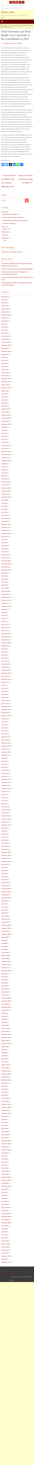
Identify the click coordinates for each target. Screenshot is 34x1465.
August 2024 (4, 352)
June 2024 (4, 358)
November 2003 (5, 1105)
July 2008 (3, 938)
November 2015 (5, 671)
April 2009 (4, 910)
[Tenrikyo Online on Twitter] (13, 2)
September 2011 (5, 822)
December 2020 (5, 485)
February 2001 (5, 1205)
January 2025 (4, 337)
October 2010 (5, 856)
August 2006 (4, 1008)
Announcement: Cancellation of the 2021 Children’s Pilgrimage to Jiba (8, 179)
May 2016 (4, 652)
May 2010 (4, 871)
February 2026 (5, 306)
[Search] (27, 198)
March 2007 (4, 986)
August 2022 (4, 425)
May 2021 (4, 470)
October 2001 (5, 1181)
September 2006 (5, 1004)
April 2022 (4, 437)
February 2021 (5, 479)
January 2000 (4, 1244)
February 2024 (5, 370)
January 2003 (4, 1135)
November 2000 (5, 1214)
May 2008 (4, 944)
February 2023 (5, 406)
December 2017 (5, 595)
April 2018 (4, 582)
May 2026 (4, 297)
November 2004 (5, 1071)
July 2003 (3, 1117)
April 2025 (4, 327)
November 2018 (5, 561)
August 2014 (4, 716)
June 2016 (4, 649)
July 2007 (3, 974)
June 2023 (4, 394)
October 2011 (5, 819)
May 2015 (4, 689)
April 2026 (4, 300)
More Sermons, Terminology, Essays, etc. (12, 249)
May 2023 (4, 397)
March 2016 (4, 658)
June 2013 (4, 759)
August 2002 (4, 1150)
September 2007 (5, 968)
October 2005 (5, 1038)
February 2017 (5, 625)
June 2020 (4, 504)
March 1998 (4, 1250)
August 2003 (4, 1114)
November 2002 (5, 1141)
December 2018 (5, 558)
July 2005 (3, 1047)
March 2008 (4, 950)
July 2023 (3, 391)
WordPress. (23, 1278)
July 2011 (3, 828)
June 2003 (4, 1120)
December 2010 (5, 850)
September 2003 (5, 1111)
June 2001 (4, 1193)
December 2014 (5, 704)
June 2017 (4, 613)
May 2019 (4, 543)
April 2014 (4, 728)
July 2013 (3, 756)
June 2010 (4, 868)
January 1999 (4, 1247)
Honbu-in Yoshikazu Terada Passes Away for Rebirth (25, 178)
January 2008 (4, 956)
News (2, 5)
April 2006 (4, 1020)
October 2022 (5, 419)
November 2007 (5, 962)
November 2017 (5, 598)
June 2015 (4, 686)
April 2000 (4, 1235)
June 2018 (4, 576)
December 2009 (5, 886)
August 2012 (4, 789)
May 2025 (4, 324)
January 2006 (4, 1029)
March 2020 (4, 513)
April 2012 (4, 801)
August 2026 (4, 294)
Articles (8, 5)
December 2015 (5, 668)
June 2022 (4, 431)
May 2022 (4, 434)
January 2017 (4, 628)
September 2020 (5, 494)
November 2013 (5, 743)
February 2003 (5, 1132)
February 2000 (5, 1241)
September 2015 (5, 677)
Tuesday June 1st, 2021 (10, 43)
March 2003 (4, 1129)
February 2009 (5, 917)
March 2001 (4, 1202)
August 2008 (4, 935)
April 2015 (4, 692)
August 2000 (4, 1223)
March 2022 (4, 440)
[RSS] (23, 2)
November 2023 (5, 379)
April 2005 (4, 1056)
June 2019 (4, 540)
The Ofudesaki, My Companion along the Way (14, 218)
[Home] (1, 25)
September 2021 (5, 458)
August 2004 (4, 1080)
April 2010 (4, 874)
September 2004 (5, 1077)
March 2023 (4, 403)
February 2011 (5, 844)
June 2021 (4, 467)
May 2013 (4, 762)
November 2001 (5, 1178)
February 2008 (5, 953)
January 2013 (4, 774)
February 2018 (5, 589)
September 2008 (5, 932)
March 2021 (4, 476)
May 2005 (4, 1053)
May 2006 (4, 1017)
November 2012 (5, 780)
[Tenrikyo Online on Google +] (20, 2)
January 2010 (4, 883)
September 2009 (5, 895)
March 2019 (4, 549)
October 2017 (5, 601)
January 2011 (4, 847)
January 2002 (4, 1172)
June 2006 (4, 1014)
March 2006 (4, 1023)
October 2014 (5, 710)
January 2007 (4, 992)
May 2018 (4, 579)
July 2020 (3, 501)
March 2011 (4, 841)
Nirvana (17, 1278)
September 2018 (5, 567)
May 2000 (4, 1232)
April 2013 (4, 765)
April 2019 (4, 546)
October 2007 (5, 965)
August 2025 (4, 318)
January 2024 (4, 373)
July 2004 (3, 1083)
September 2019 (5, 531)
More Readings (16, 8)
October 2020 (5, 491)
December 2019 (5, 522)
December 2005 (5, 1032)
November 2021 (5, 452)
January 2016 (4, 665)
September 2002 (5, 1147)
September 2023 (5, 385)
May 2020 (4, 507)
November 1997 (5, 1253)
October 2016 (5, 637)
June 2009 (4, 904)
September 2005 (5, 1041)
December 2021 (5, 449)
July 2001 (3, 1190)
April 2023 (4, 400)
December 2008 (5, 923)
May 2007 (4, 980)
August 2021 (4, 461)
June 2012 (4, 795)
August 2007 (4, 971)
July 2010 (3, 865)
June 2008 (4, 941)
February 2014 (5, 734)
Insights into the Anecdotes (9, 212)
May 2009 (4, 907)
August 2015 (4, 680)
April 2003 (4, 1126)
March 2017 (4, 622)
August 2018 (4, 570)
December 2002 (5, 1138)
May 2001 (4, 1196)
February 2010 (5, 880)
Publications (22, 5)
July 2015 (3, 683)
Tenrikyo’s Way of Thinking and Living (12, 215)
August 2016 (4, 643)
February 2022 (5, 443)
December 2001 (5, 1175)
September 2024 (5, 349)
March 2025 (4, 330)
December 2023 (5, 376)
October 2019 (5, 528)
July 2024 (3, 355)
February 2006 (5, 1026)
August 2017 (4, 607)
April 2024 (4, 364)
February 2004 (5, 1096)
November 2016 (5, 634)
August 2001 (4, 1187)
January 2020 (4, 519)
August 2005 (4, 1044)
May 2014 (4, 725)
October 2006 (5, 1001)
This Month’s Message (8, 221)
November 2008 (5, 926)
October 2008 (5, 929)
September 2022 (5, 422)
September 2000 (5, 1220)
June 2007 (4, 977)
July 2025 (3, 321)
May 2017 (4, 616)
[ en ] (2, 18)
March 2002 (4, 1165)
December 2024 (5, 340)
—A (3, 238)
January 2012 (4, 810)
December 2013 (5, 740)
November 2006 (5, 998)
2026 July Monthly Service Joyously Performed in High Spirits (17, 266)
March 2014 (4, 731)
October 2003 (5, 1108)
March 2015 (4, 695)
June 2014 (4, 722)
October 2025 (5, 315)
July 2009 (3, 901)
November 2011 (5, 816)
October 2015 (5, 674)
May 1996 (4, 1256)
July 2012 (3, 792)
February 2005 (5, 1062)
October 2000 (5, 1217)
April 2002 (4, 1162)
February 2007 (5, 989)
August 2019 (4, 534)
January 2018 (4, 592)
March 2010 (4, 877)
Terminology (4, 235)
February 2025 (5, 334)
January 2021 (4, 482)
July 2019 (3, 537)
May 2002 (4, 1159)
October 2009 (5, 892)
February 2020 (5, 516)
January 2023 (4, 409)
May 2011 (4, 834)
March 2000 (4, 1238)
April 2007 (4, 983)
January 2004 (4, 1099)
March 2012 (4, 804)
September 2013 (5, 749)
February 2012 (5, 807)
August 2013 (4, 753)
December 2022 (5, 413)
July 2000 (3, 1226)
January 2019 (4, 555)
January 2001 (4, 1208)
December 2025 (5, 312)
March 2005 (4, 1059)
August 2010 (4, 862)
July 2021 (3, 464)
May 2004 (4, 1090)
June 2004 (4, 1087)
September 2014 (5, 713)
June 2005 (4, 1050)
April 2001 (4, 1199)
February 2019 (5, 552)
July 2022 (3, 428)
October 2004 (5, 1074)
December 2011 (5, 813)
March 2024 (4, 367)
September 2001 (5, 1184)
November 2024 (5, 343)
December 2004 (5, 1068)
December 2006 (5, 995)
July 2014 (3, 719)
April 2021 (4, 473)
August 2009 (4, 898)
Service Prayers (5, 8)
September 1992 (5, 1260)
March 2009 (4, 913)
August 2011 (4, 825)
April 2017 (4, 619)
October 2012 (5, 783)
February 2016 (5, 661)
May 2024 (4, 361)
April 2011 (4, 838)
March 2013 (4, 768)
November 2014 (5, 707)
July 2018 (3, 573)
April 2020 (4, 510)
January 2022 (4, 446)
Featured (4, 226)
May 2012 (4, 798)
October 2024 (5, 346)
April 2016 (4, 655)
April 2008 (4, 947)
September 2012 (5, 786)
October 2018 (5, 564)
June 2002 (4, 1156)
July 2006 (3, 1011)
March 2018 (4, 586)
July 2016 (3, 646)
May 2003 (4, 1123)
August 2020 (4, 497)
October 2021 (5, 455)
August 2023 (4, 388)
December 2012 (5, 777)
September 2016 (5, 640)
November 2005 (5, 1035)
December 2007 (5, 959)
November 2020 (5, 488)
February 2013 (5, 771)
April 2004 (4, 1093)
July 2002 (3, 1153)
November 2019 (5, 525)
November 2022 (5, 416)
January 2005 (4, 1065)
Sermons (14, 5)
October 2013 (5, 746)
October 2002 (5, 1144)
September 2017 (5, 604)
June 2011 (4, 831)
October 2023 (5, 382)
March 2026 (4, 303)
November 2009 (5, 889)
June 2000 (4, 1229)
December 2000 (5, 1211)
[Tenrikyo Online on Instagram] (16, 2)
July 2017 (3, 610)
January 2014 (4, 737)
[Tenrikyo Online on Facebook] (10, 2)
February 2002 (5, 1168)
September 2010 (5, 859)
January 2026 (4, 309)
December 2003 (5, 1102)
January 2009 (4, 920)
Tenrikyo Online (8, 12)
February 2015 (5, 698)
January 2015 (4, 701)
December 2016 (5, 631)
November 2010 (5, 853)
